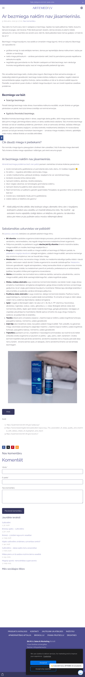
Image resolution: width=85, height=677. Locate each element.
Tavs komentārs (8, 488)
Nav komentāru (29, 21)
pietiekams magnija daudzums (18, 253)
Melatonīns (75, 262)
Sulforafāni (6, 522)
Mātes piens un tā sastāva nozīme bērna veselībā (21, 554)
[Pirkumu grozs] (2, 674)
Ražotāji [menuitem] (70, 631)
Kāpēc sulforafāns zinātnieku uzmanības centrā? (21, 542)
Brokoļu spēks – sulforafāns (13, 529)
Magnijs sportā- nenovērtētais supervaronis (19, 561)
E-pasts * (5, 477)
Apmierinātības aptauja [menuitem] (19, 635)
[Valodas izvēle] (81, 8)
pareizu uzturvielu (12, 234)
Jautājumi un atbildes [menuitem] (52, 631)
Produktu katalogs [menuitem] (17, 631)
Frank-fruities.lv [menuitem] (55, 635)
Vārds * (5, 467)
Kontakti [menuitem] (34, 631)
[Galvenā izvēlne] (3, 8)
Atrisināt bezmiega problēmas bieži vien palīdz (20, 164)
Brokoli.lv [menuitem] (39, 635)
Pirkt (8, 412)
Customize (47, 656)
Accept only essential (43, 669)
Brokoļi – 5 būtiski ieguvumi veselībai (17, 535)
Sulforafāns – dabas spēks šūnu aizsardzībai (19, 548)
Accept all (43, 663)
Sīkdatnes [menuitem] (71, 635)
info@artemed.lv (39, 647)
